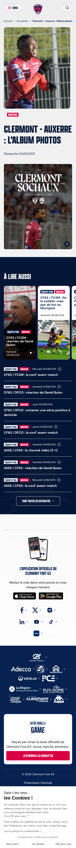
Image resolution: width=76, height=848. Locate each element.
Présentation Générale (38, 783)
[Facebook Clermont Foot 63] (23, 610)
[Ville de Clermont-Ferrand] (39, 699)
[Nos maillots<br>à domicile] (38, 206)
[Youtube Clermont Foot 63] (38, 621)
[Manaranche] (57, 669)
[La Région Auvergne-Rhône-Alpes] (25, 689)
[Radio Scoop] (42, 669)
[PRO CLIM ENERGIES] (50, 678)
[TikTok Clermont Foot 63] (52, 621)
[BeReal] (38, 633)
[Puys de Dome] (55, 689)
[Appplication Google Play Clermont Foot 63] (51, 596)
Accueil (8, 20)
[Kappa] (60, 699)
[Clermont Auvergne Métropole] (16, 699)
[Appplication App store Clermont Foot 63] (24, 596)
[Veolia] (29, 678)
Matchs (12, 115)
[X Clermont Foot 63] (36, 610)
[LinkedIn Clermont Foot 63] (23, 621)
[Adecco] (22, 669)
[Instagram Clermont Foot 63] (51, 610)
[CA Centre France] (38, 657)
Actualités (22, 20)
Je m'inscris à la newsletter (38, 756)
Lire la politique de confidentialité (21, 831)
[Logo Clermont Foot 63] (38, 9)
